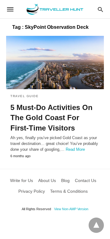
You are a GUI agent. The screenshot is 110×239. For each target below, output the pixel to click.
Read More (75, 149)
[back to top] (96, 225)
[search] (100, 9)
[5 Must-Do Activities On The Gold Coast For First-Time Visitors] (55, 62)
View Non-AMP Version (71, 209)
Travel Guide (24, 96)
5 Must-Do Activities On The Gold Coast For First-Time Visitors (51, 117)
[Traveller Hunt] (55, 9)
